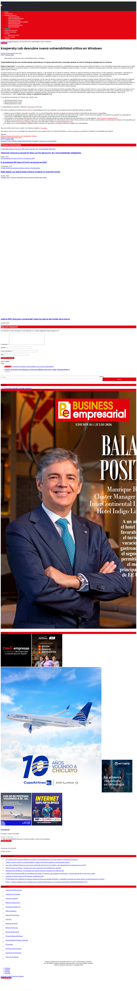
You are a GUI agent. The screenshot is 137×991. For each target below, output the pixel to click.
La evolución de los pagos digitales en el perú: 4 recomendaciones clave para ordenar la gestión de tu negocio (42, 859)
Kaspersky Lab (18, 136)
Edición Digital (8, 13)
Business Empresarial (7, 53)
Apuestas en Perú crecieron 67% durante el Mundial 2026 (25, 876)
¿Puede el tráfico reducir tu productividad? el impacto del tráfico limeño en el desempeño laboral (38, 862)
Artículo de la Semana (10, 32)
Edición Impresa (11, 911)
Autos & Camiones (13, 17)
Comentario (5, 344)
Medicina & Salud (13, 35)
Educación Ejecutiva (14, 20)
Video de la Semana (9, 37)
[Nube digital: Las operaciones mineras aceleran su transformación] (20, 168)
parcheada (31, 107)
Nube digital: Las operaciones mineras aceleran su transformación (30, 172)
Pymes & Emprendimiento (16, 18)
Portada (6, 12)
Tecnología (7, 28)
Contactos (7, 38)
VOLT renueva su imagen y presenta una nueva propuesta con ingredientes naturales (33, 868)
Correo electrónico (7, 351)
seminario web (77, 131)
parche (12, 113)
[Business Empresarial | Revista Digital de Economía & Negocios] (20, 5)
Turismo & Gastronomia (13, 953)
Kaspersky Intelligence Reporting (28, 121)
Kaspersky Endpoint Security (109, 118)
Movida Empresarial (14, 23)
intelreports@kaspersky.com (64, 121)
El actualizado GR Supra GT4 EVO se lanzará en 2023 (24, 162)
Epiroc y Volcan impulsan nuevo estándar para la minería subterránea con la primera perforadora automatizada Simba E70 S (46, 882)
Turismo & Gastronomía (10, 30)
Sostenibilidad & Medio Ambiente (18, 22)
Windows (34, 136)
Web (2, 354)
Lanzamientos (27, 136)
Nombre (4, 347)
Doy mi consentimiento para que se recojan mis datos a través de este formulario (26, 839)
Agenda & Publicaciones (15, 25)
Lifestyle (6, 33)
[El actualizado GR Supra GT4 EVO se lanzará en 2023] (18, 158)
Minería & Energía (13, 27)
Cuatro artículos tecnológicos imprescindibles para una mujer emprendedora (37, 369)
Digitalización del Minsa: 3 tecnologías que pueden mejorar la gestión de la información (35, 871)
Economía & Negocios (10, 15)
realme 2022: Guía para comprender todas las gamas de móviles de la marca (35, 319)
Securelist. (44, 128)
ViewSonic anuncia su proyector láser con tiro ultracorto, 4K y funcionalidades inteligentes (41, 153)
